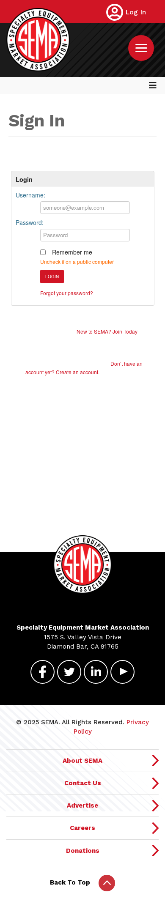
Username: (30, 195)
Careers (82, 828)
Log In (135, 12)
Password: (30, 222)
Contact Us (82, 783)
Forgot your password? (66, 292)
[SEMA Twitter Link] (69, 670)
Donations (82, 851)
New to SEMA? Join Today (107, 331)
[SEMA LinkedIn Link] (96, 670)
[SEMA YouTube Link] (122, 670)
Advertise (82, 805)
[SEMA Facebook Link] (42, 670)
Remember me (72, 252)
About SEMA (82, 760)
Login (52, 276)
